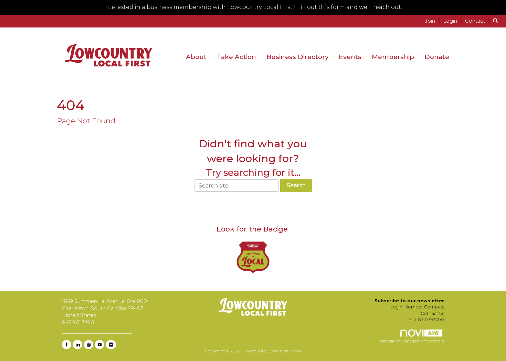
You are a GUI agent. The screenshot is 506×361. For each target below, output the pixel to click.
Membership (393, 57)
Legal (295, 350)
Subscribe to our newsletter (409, 300)
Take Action (236, 57)
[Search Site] (497, 21)
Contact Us (432, 313)
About (196, 57)
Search (296, 185)
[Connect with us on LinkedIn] (77, 344)
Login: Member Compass (417, 306)
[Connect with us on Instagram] (88, 344)
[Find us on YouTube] (99, 344)
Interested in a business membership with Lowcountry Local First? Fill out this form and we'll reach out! (253, 7)
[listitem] (433, 21)
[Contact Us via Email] (111, 344)
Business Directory (297, 57)
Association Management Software (412, 341)
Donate (436, 57)
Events (350, 57)
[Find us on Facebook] (66, 344)
